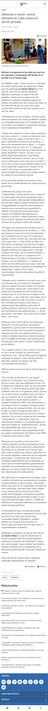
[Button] (42, 36)
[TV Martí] (7, 708)
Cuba (3, 10)
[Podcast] (29, 708)
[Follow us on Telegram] (14, 682)
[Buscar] (40, 708)
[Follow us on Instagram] (30, 682)
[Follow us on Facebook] (3, 682)
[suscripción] (3, 687)
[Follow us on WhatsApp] (25, 682)
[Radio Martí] (18, 708)
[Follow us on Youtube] (19, 682)
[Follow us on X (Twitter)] (9, 682)
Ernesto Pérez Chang (9, 27)
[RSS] (36, 682)
